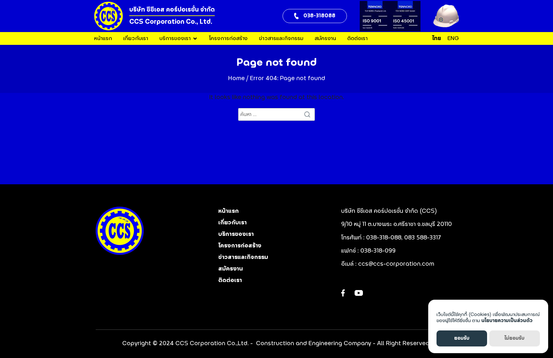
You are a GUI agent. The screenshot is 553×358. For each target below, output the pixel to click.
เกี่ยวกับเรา (135, 38)
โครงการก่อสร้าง (228, 38)
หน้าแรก (103, 38)
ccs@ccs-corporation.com (396, 264)
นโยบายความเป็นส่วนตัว (507, 320)
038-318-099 (378, 251)
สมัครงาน (325, 38)
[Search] (308, 114)
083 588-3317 (422, 238)
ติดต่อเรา (357, 38)
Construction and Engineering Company (313, 343)
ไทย (436, 38)
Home (236, 78)
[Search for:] (276, 114)
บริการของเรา (175, 38)
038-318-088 (383, 238)
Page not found (276, 62)
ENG (453, 38)
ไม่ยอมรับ (514, 338)
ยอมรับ (461, 338)
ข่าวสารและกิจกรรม (281, 38)
